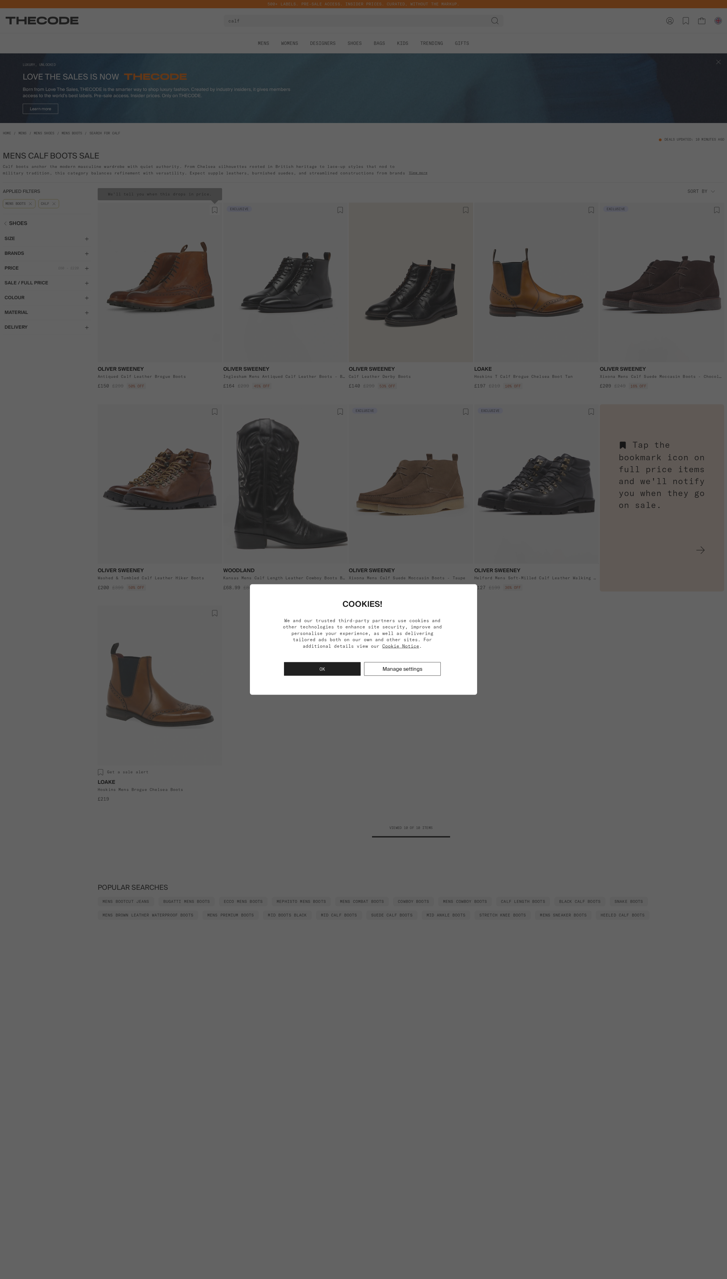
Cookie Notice (400, 646)
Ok (322, 669)
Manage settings (402, 668)
